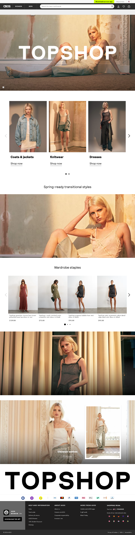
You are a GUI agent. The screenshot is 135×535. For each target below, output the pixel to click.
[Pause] (3, 87)
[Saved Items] (123, 6)
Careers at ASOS (60, 512)
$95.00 (71, 320)
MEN (31, 6)
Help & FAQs (120, 2)
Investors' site (59, 518)
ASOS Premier (33, 518)
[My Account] (118, 6)
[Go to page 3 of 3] (70, 324)
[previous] (6, 136)
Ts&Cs (121, 532)
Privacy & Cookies (113, 532)
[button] (109, 516)
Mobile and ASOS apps (87, 509)
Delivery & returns (34, 515)
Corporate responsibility (62, 515)
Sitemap (31, 525)
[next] (129, 136)
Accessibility (128, 532)
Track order (32, 512)
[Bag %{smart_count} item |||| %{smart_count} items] (129, 6)
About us (57, 509)
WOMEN (18, 6)
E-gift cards (83, 512)
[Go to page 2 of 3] (67, 324)
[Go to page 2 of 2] (69, 174)
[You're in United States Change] (129, 1)
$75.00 (42, 320)
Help (30, 509)
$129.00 (12, 320)
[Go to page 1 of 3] (65, 324)
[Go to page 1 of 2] (66, 174)
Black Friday (84, 515)
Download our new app (104, 2)
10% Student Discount (35, 522)
